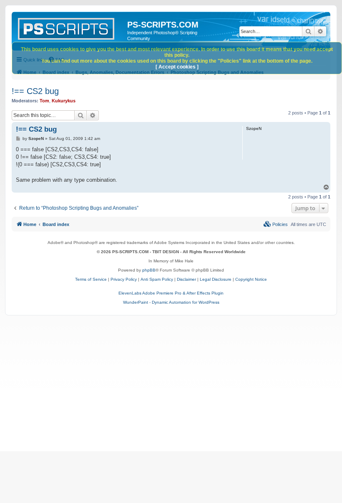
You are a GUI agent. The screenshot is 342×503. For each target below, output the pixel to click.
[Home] (70, 27)
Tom (44, 100)
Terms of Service (91, 279)
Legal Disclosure (215, 279)
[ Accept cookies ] (177, 67)
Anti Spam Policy (157, 279)
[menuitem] (276, 224)
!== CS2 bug (35, 91)
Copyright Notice (251, 279)
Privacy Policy (124, 279)
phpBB (149, 270)
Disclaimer (186, 279)
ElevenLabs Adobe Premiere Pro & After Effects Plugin (171, 293)
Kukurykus (63, 100)
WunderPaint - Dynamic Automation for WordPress (171, 302)
